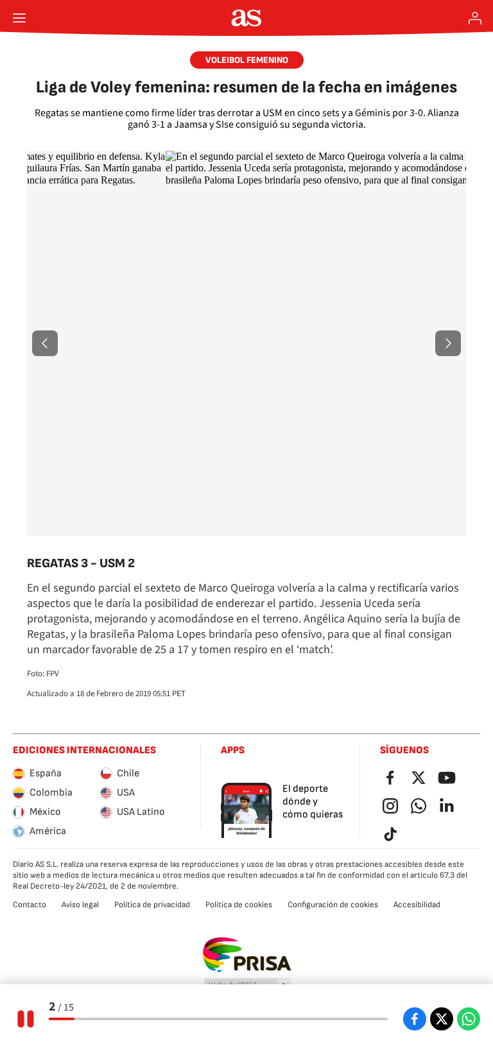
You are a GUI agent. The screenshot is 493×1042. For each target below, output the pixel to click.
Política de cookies (238, 905)
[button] (45, 343)
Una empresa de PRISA (246, 954)
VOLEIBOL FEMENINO (246, 60)
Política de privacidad (152, 905)
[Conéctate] (475, 18)
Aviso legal (80, 905)
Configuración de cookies (333, 905)
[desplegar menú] (19, 18)
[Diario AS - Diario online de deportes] (247, 18)
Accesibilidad (417, 905)
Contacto (29, 905)
